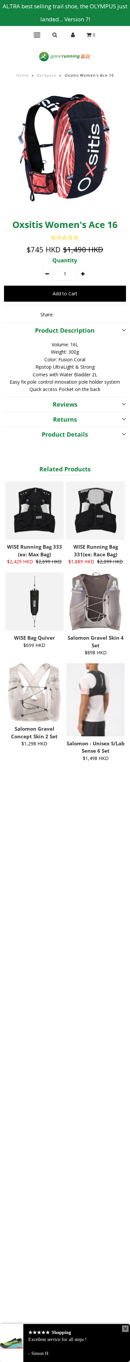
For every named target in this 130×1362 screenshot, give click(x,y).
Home (22, 75)
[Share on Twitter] (73, 314)
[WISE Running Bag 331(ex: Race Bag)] (95, 510)
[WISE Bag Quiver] (34, 601)
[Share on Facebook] (62, 314)
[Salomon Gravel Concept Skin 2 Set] (34, 692)
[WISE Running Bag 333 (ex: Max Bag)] (34, 510)
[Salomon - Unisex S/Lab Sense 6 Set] (95, 700)
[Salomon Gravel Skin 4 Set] (95, 601)
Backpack (46, 75)
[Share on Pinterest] (84, 314)
